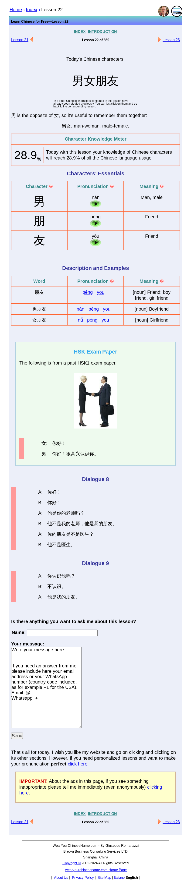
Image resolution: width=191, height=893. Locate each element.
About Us (61, 877)
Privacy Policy (83, 877)
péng (87, 292)
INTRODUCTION (102, 31)
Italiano (119, 877)
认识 (84, 453)
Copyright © (71, 863)
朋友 (108, 523)
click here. (78, 763)
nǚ (80, 319)
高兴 (75, 453)
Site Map (104, 877)
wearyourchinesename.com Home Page (96, 870)
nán (80, 309)
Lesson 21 (19, 40)
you (100, 292)
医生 (84, 534)
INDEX (80, 31)
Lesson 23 (171, 40)
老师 (70, 513)
